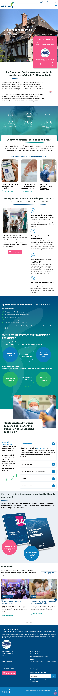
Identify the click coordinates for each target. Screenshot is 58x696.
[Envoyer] (53, 676)
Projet (33, 596)
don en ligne (40, 448)
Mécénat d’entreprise (8, 668)
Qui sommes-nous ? (7, 653)
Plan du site (35, 690)
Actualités (5, 655)
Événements (7, 596)
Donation (4, 666)
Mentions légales (29, 690)
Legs (3, 663)
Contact (4, 658)
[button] (2, 35)
